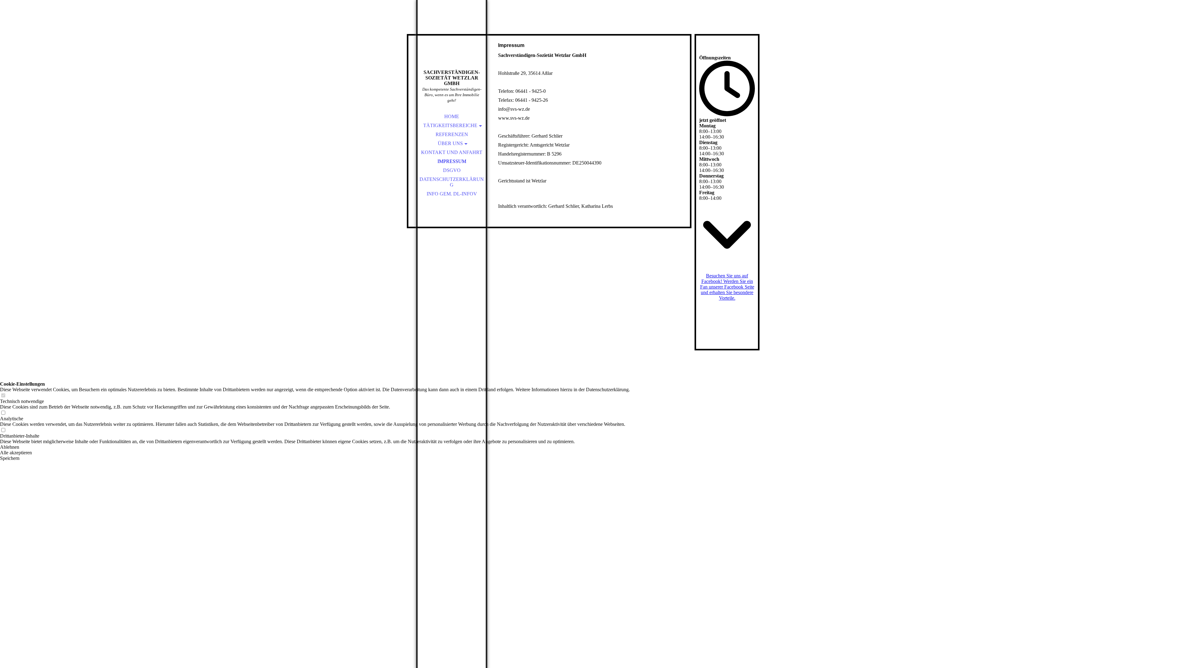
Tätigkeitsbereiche (450, 125)
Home (451, 116)
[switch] (3, 395)
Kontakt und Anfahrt (451, 152)
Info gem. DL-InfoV (452, 193)
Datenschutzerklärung (452, 182)
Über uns (450, 143)
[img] (452, 43)
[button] (315, 447)
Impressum (451, 161)
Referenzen (452, 134)
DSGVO (452, 170)
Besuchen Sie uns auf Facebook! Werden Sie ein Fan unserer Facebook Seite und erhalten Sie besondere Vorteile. (727, 287)
